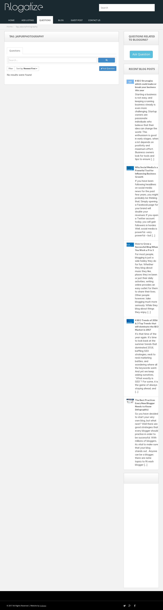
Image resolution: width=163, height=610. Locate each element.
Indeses (43, 605)
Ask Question (109, 68)
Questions (14, 50)
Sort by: (25, 68)
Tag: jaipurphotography (27, 26)
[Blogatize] (41, 7)
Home (10, 26)
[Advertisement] (144, 537)
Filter (11, 68)
